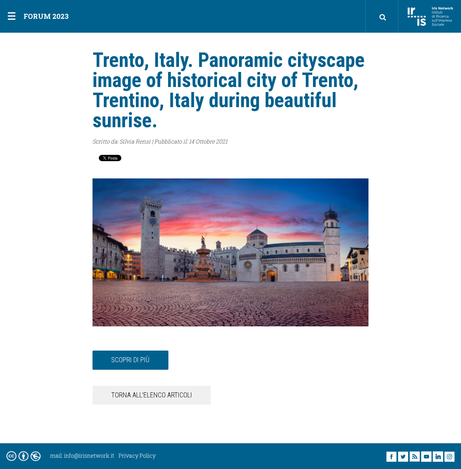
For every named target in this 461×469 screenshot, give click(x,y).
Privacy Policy (137, 455)
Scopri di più (130, 360)
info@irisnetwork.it (89, 455)
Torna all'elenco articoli (151, 395)
